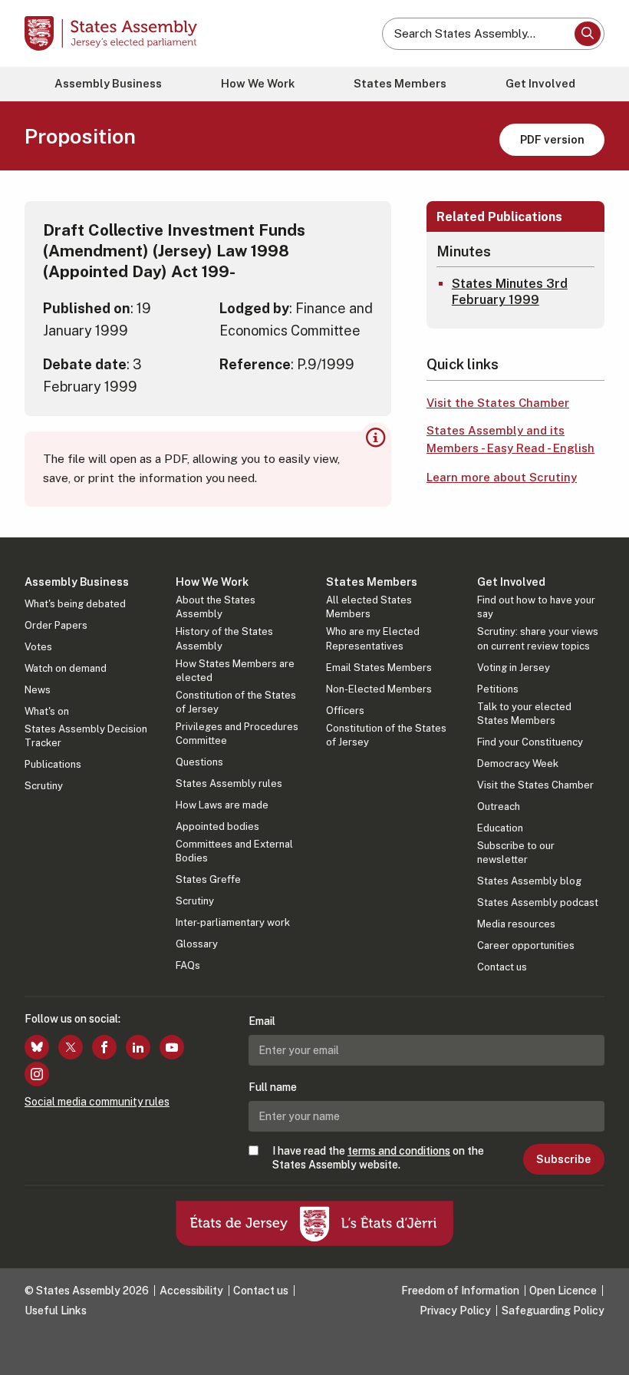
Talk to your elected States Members (524, 713)
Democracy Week (517, 763)
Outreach (498, 806)
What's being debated (75, 604)
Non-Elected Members (379, 689)
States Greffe (208, 879)
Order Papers (56, 625)
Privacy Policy (455, 1310)
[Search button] (588, 33)
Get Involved (540, 83)
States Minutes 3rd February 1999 (510, 291)
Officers (345, 710)
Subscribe (563, 1159)
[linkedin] (138, 1047)
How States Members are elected (235, 670)
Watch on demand (66, 668)
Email (262, 1021)
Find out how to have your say (536, 607)
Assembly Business (108, 83)
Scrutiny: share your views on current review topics (537, 638)
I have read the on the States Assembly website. (378, 1158)
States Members (400, 83)
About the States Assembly (215, 607)
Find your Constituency (530, 742)
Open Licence (563, 1290)
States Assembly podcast (537, 902)
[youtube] (172, 1047)
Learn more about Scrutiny (501, 477)
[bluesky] (37, 1047)
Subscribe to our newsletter (516, 852)
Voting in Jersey (513, 667)
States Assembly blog (529, 881)
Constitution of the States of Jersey (236, 702)
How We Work (258, 83)
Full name (273, 1087)
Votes (38, 647)
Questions (199, 762)
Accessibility (191, 1290)
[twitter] (70, 1047)
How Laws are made (222, 805)
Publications (53, 764)
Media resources (516, 924)
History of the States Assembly (224, 638)
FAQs (188, 965)
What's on (47, 711)
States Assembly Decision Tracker (86, 736)
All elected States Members (369, 607)
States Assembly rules (229, 783)
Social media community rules (97, 1102)
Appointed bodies (217, 826)
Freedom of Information (460, 1290)
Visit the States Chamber (497, 402)
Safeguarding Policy (553, 1310)
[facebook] (104, 1047)
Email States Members (379, 667)
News (38, 690)
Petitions (498, 689)
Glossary (197, 944)
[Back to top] (602, 1348)
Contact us (502, 967)
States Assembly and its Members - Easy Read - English (510, 439)
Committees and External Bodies (234, 851)
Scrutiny (44, 786)
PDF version (552, 139)
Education (500, 828)
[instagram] (37, 1074)
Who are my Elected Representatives (373, 638)
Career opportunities (526, 945)
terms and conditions (398, 1151)
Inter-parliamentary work (233, 922)
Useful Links (56, 1310)
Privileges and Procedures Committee (237, 733)
